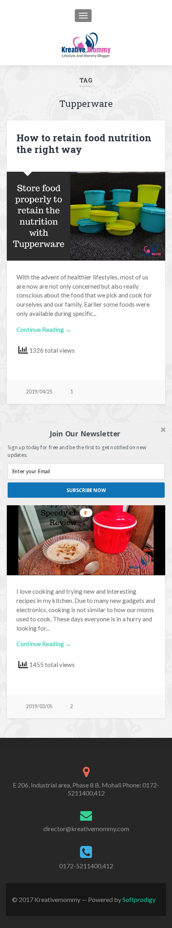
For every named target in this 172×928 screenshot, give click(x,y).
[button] (85, 433)
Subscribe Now (86, 490)
